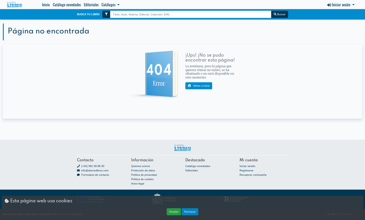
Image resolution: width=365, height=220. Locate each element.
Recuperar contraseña (253, 174)
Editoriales (91, 4)
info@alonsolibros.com (94, 170)
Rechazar (190, 211)
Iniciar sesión (247, 166)
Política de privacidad (144, 174)
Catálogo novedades (67, 4)
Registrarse (246, 170)
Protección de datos (143, 170)
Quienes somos (140, 166)
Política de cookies (142, 179)
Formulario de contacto (94, 174)
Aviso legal (137, 183)
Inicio (46, 4)
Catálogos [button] (109, 4)
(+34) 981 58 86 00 (92, 166)
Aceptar (174, 211)
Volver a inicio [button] (201, 85)
